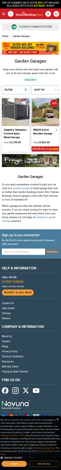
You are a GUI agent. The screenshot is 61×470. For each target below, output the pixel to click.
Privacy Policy (10, 351)
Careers (6, 341)
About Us (7, 336)
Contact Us (8, 303)
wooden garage (21, 188)
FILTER (8, 89)
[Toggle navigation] (3, 14)
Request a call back (18, 292)
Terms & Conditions (12, 356)
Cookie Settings (45, 451)
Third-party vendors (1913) (12, 435)
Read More (31, 79)
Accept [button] (14, 463)
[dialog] (30, 443)
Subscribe (52, 251)
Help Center (8, 308)
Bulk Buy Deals (10, 366)
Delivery (6, 313)
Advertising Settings (45, 448)
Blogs (5, 346)
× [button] (57, 419)
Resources (8, 361)
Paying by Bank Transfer (15, 371)
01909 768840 (12, 282)
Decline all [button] (44, 463)
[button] (30, 458)
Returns (6, 318)
